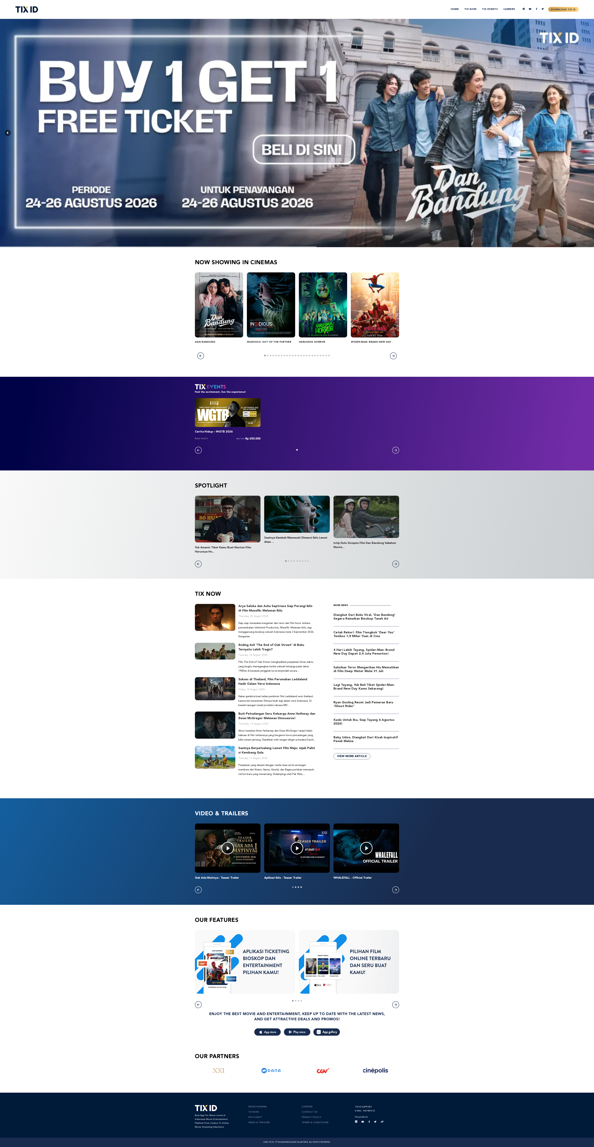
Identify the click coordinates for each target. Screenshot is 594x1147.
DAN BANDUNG (205, 342)
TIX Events (490, 9)
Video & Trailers (259, 1122)
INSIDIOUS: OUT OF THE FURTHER (269, 342)
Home (455, 9)
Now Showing (257, 1107)
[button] (200, 355)
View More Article (352, 756)
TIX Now (470, 9)
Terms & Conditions (315, 1122)
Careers (509, 9)
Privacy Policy (311, 1117)
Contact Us (310, 1112)
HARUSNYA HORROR (312, 342)
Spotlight (255, 1117)
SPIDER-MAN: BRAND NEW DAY (371, 342)
